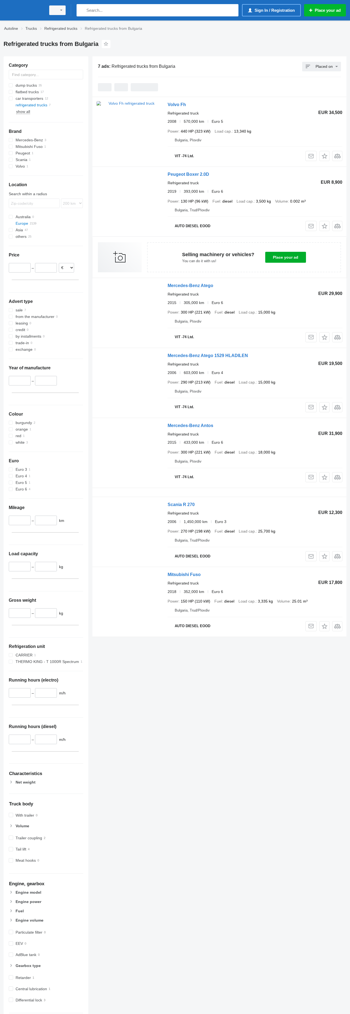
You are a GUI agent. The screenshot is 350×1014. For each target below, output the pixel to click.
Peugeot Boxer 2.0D (188, 174)
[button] (324, 156)
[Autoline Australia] (23, 10)
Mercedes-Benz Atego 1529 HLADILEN (208, 355)
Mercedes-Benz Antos (190, 425)
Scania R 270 (181, 504)
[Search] (81, 10)
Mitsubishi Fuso (184, 574)
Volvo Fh (177, 104)
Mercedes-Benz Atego (190, 285)
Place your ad (285, 257)
